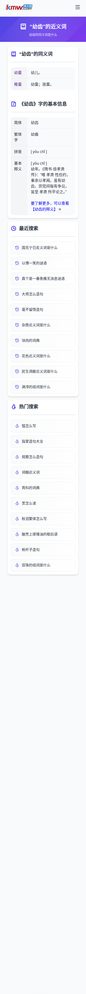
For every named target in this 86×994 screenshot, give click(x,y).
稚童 (18, 84)
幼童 (18, 73)
